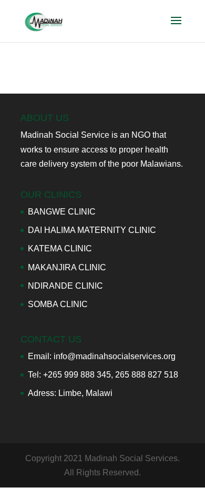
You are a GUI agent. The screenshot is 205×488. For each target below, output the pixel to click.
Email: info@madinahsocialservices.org (102, 356)
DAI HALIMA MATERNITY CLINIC (92, 230)
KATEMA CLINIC (60, 248)
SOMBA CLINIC (58, 304)
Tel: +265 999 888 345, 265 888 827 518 (103, 374)
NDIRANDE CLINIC (65, 285)
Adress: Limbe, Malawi (70, 393)
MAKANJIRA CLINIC (67, 267)
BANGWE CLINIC (62, 211)
